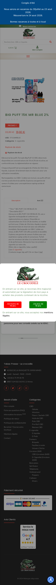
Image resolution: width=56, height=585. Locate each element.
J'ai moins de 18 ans (13, 305)
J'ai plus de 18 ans (38, 305)
